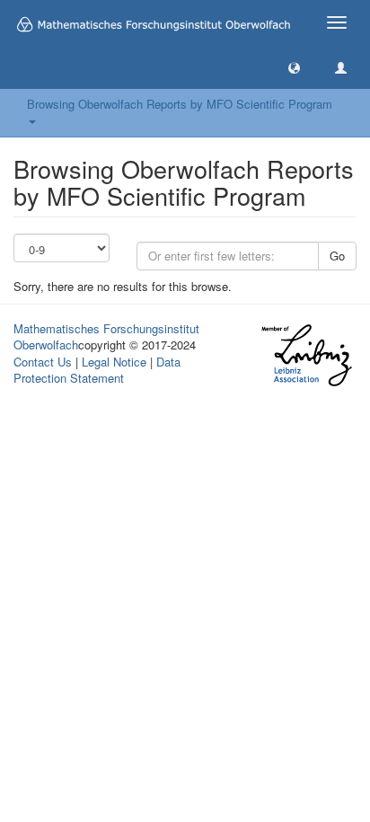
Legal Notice (114, 361)
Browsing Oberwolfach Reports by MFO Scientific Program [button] (183, 103)
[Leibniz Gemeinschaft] (306, 355)
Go (337, 255)
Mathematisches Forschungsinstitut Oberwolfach (106, 337)
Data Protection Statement (97, 370)
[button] (294, 67)
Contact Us (42, 361)
